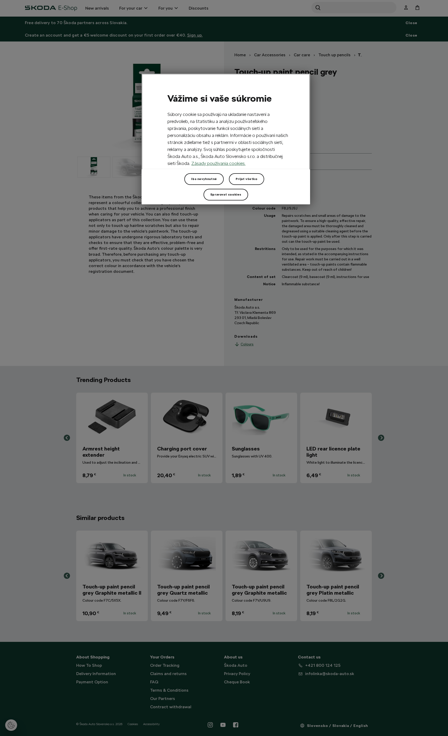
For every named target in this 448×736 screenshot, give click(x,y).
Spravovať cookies (225, 194)
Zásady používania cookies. (218, 163)
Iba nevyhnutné (204, 179)
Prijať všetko (246, 179)
